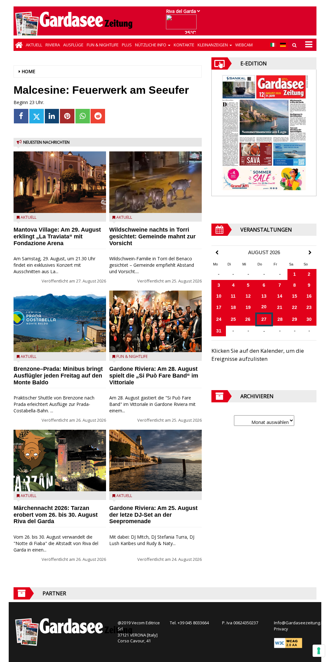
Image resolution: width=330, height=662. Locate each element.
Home (28, 71)
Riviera (52, 45)
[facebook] (21, 116)
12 (248, 296)
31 (218, 330)
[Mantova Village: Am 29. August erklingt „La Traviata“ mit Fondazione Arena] (60, 182)
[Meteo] (182, 24)
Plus (127, 45)
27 (264, 319)
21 (279, 307)
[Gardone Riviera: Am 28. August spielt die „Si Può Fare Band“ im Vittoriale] (155, 321)
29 (294, 319)
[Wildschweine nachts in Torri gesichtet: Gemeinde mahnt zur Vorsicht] (155, 182)
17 (218, 307)
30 (309, 319)
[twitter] (36, 116)
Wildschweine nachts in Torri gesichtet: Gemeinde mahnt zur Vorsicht (152, 236)
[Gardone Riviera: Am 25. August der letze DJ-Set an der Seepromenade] (155, 460)
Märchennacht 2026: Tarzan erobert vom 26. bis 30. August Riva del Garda (56, 515)
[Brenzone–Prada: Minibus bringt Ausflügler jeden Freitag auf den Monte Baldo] (60, 321)
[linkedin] (52, 116)
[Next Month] (310, 252)
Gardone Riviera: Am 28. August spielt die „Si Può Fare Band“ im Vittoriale (153, 376)
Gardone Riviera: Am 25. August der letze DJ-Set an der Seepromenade (153, 515)
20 (264, 306)
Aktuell (34, 45)
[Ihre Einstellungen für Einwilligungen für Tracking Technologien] (319, 651)
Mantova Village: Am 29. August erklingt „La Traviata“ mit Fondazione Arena (57, 236)
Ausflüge (73, 45)
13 (264, 296)
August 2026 (264, 252)
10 (218, 296)
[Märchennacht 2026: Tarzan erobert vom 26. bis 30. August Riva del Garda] (60, 460)
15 (294, 296)
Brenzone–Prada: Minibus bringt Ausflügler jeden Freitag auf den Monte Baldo (58, 376)
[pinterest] (67, 116)
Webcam (244, 45)
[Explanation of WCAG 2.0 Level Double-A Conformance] (288, 642)
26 (247, 319)
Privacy (281, 629)
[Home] (19, 45)
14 (279, 296)
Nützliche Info (151, 45)
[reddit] (98, 116)
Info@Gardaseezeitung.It (298, 623)
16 (309, 296)
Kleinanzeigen (213, 45)
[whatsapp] (82, 116)
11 (233, 296)
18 (233, 307)
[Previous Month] (217, 252)
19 (248, 307)
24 (218, 319)
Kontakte (184, 45)
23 (309, 307)
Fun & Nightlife (103, 45)
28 (280, 319)
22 (294, 307)
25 (233, 319)
